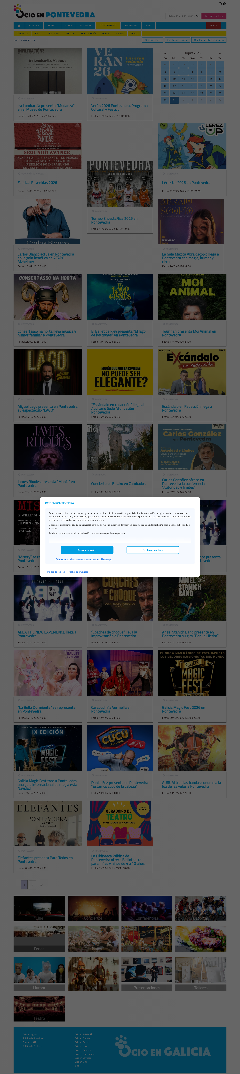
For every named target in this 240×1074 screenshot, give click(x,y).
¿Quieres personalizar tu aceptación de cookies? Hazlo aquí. (83, 559)
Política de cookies (56, 571)
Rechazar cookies (153, 550)
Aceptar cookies (87, 550)
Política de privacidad (78, 571)
